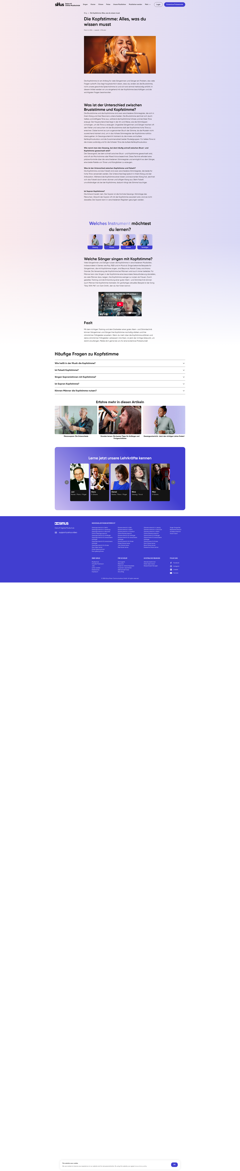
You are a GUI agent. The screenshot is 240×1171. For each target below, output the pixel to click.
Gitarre (100, 4)
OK (174, 1164)
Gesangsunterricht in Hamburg (101, 529)
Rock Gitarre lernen (149, 543)
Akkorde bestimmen (150, 562)
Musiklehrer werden (135, 4)
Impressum (95, 571)
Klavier (93, 4)
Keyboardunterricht (175, 529)
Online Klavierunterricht (125, 533)
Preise (108, 4)
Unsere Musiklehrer (119, 4)
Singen (85, 4)
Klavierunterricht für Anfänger (126, 535)
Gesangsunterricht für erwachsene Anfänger (102, 538)
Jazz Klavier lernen (123, 545)
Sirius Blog (121, 571)
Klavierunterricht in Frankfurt (126, 531)
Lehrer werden (96, 567)
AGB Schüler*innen (123, 569)
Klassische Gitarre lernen (151, 547)
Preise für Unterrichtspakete (126, 566)
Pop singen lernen (97, 547)
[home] (67, 4)
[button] (148, 4)
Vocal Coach (174, 533)
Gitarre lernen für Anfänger (152, 535)
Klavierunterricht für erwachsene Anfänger (127, 538)
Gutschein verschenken (125, 567)
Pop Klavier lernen (123, 547)
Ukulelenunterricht (175, 531)
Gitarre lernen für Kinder (151, 541)
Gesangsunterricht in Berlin (100, 527)
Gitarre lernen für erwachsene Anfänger (153, 538)
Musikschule (95, 562)
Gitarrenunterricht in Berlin (151, 531)
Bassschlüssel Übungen (151, 566)
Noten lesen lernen (149, 564)
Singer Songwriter (175, 527)
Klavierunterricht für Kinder (126, 541)
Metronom (121, 564)
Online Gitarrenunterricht (151, 533)
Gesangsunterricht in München (101, 531)
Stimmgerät (121, 562)
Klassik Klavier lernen (124, 543)
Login (158, 4)
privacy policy (142, 1166)
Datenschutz (95, 569)
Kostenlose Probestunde (174, 4)
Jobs (93, 566)
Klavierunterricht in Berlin (125, 529)
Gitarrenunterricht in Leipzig (152, 527)
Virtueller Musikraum (98, 564)
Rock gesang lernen (98, 551)
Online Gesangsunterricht (99, 533)
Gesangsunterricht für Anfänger (101, 535)
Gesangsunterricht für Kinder (100, 545)
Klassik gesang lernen (98, 549)
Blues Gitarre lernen (150, 545)
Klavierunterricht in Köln (125, 527)
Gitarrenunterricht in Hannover (153, 529)
